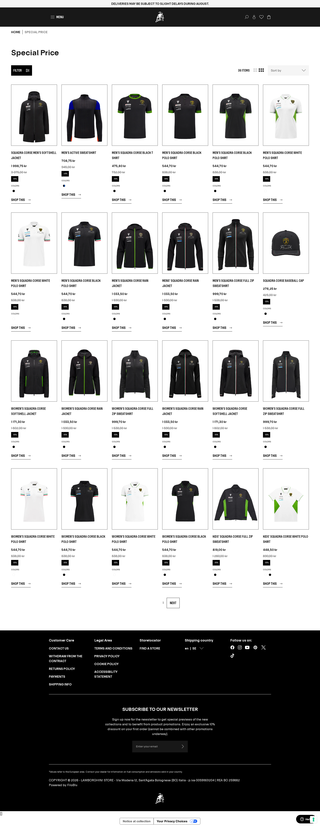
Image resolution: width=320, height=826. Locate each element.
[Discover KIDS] (235, 499)
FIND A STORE (150, 648)
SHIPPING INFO (60, 684)
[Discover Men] (84, 115)
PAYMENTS (57, 676)
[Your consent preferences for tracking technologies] (313, 819)
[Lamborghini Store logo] (160, 17)
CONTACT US (59, 648)
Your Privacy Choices (172, 821)
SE (194, 648)
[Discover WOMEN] (34, 371)
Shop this (18, 200)
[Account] (254, 17)
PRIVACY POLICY (107, 656)
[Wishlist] (261, 17)
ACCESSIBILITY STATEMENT (106, 674)
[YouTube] (247, 647)
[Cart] (269, 17)
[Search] (246, 17)
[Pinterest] (255, 647)
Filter (17, 70)
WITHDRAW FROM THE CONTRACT (65, 658)
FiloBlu (72, 785)
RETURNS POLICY (62, 668)
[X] (263, 647)
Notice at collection (137, 821)
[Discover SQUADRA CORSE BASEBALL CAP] (286, 243)
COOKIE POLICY (106, 664)
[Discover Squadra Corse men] (34, 115)
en (187, 648)
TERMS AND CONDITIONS (113, 648)
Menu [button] (60, 17)
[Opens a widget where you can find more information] (306, 819)
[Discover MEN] (135, 115)
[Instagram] (240, 647)
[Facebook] (232, 647)
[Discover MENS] (185, 243)
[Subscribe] (182, 746)
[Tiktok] (233, 656)
